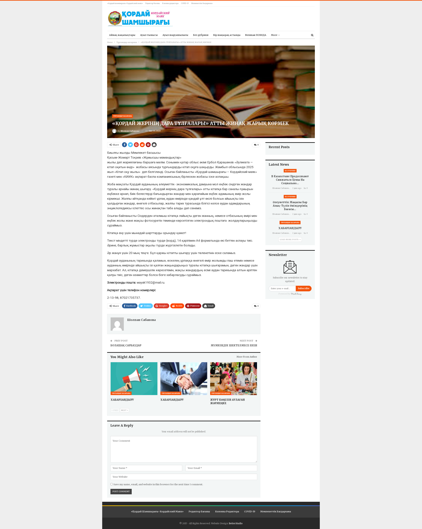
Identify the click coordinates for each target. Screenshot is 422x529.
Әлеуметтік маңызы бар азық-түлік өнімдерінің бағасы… (290, 206)
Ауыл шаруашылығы (175, 35)
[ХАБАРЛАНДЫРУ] (134, 378)
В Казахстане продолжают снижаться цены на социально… (290, 180)
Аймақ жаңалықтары (122, 35)
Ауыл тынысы (149, 35)
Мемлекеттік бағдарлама (201, 3)
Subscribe (303, 288)
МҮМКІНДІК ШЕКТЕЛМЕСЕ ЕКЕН (234, 345)
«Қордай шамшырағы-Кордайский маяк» (125, 3)
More (274, 35)
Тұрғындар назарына (122, 116)
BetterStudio (235, 523)
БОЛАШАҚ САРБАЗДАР (125, 345)
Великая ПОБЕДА (255, 35)
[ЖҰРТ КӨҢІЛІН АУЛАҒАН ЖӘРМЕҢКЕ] (233, 378)
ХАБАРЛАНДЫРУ (290, 228)
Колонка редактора (170, 3)
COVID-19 (185, 3)
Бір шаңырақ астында (226, 35)
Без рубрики (200, 35)
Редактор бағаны (152, 3)
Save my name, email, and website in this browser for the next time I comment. (158, 484)
